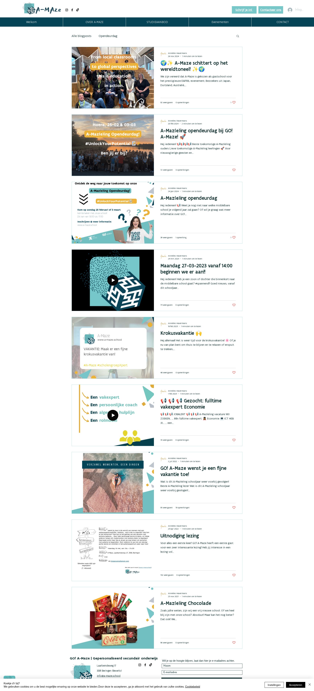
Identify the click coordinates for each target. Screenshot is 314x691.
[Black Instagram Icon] (67, 10)
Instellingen (274, 685)
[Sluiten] (309, 685)
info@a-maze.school (108, 675)
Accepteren (295, 685)
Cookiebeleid (192, 686)
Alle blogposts (81, 36)
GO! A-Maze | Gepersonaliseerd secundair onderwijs (114, 658)
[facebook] (72, 10)
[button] (94, 22)
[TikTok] (77, 10)
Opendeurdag (108, 36)
